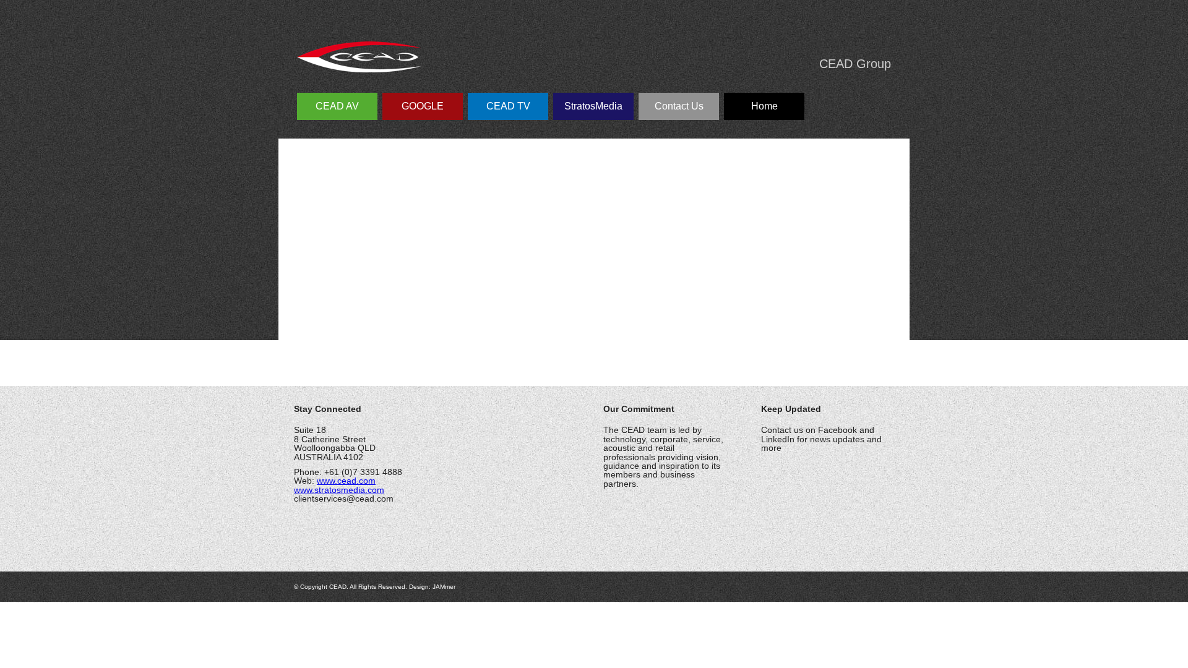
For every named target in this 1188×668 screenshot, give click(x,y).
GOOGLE (423, 106)
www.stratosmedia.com (339, 490)
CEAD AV (337, 106)
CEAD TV (508, 106)
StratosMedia (593, 106)
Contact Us (679, 106)
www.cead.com (346, 481)
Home (764, 106)
